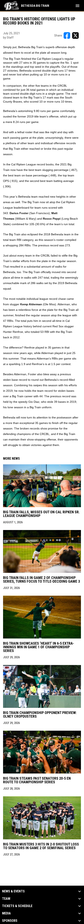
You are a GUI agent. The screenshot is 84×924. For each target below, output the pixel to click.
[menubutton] (77, 5)
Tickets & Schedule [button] (17, 906)
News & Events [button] (13, 891)
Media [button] (6, 913)
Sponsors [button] (9, 920)
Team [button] (6, 898)
